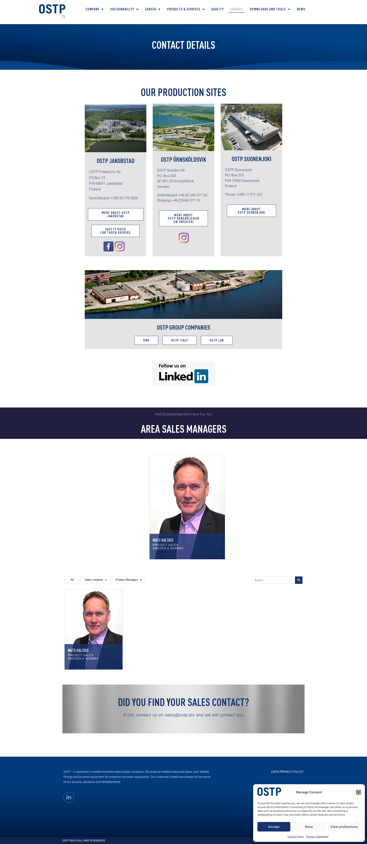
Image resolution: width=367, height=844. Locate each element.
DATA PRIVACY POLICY (287, 771)
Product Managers (127, 579)
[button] (358, 792)
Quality (217, 9)
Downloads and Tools (268, 9)
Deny (309, 827)
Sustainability (122, 9)
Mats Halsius (163, 540)
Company (92, 9)
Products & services (183, 9)
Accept (273, 827)
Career (150, 9)
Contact (237, 9)
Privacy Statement (317, 836)
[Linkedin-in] (69, 797)
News (301, 9)
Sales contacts (94, 579)
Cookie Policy (296, 836)
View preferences (344, 827)
